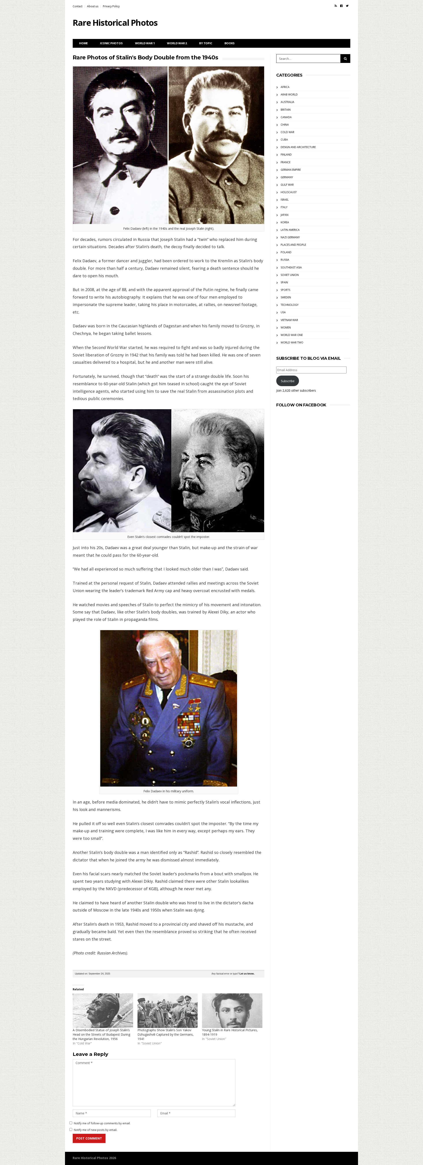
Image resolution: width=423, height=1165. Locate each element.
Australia (287, 102)
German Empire (291, 170)
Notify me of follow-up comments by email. (102, 1123)
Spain (284, 282)
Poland (286, 252)
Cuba (284, 139)
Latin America (290, 230)
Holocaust (289, 192)
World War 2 (177, 43)
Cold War (287, 132)
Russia (285, 260)
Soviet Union (290, 275)
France (285, 162)
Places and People (293, 245)
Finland (286, 154)
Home (83, 43)
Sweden (286, 297)
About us (92, 6)
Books (229, 43)
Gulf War (287, 185)
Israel (285, 200)
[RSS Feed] (336, 6)
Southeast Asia (291, 267)
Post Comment (89, 1138)
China (285, 125)
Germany (287, 177)
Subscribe (288, 381)
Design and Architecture (298, 147)
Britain (286, 110)
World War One (292, 335)
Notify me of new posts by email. (95, 1130)
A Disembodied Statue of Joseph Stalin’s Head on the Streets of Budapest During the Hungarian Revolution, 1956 (101, 1034)
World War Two (292, 342)
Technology (290, 305)
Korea (285, 222)
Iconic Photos (111, 43)
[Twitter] (347, 6)
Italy (284, 207)
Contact (77, 6)
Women (286, 327)
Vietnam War (289, 320)
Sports (285, 290)
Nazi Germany (290, 237)
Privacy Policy (111, 6)
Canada (286, 117)
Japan (284, 215)
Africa (285, 87)
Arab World (289, 94)
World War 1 (145, 43)
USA (283, 312)
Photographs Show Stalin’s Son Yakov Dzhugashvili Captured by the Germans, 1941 (165, 1034)
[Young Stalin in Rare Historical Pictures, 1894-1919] (232, 1010)
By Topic (205, 43)
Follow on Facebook (301, 405)
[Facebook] (341, 6)
